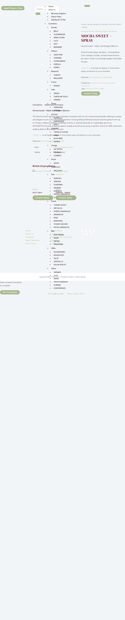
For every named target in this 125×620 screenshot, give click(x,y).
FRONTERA (58, 244)
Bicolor (91, 31)
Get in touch (30, 243)
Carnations (29, 237)
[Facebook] (90, 231)
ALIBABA (57, 285)
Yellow (53, 268)
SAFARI (57, 241)
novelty (101, 89)
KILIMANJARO (59, 252)
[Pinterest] (87, 234)
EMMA (56, 279)
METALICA (58, 208)
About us (52, 10)
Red (52, 231)
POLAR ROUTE (60, 265)
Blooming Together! (58, 13)
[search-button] (38, 13)
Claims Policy (56, 17)
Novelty (105, 24)
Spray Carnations (94, 24)
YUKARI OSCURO (61, 224)
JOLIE (56, 258)
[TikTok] (91, 234)
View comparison (9, 292)
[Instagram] (94, 231)
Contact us (85, 68)
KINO (56, 218)
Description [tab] (37, 105)
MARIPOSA (58, 221)
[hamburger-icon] (87, 6)
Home (51, 6)
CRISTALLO (58, 261)
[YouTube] (86, 231)
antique (88, 89)
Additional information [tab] (54, 105)
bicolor (95, 89)
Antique (84, 31)
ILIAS (56, 275)
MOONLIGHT (59, 255)
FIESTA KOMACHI (61, 282)
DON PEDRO (59, 235)
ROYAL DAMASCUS (61, 227)
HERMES (57, 272)
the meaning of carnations (100, 77)
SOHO (56, 238)
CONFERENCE (60, 288)
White (53, 248)
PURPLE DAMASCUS (62, 211)
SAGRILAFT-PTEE (58, 20)
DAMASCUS (58, 214)
